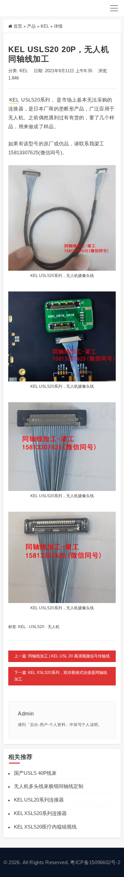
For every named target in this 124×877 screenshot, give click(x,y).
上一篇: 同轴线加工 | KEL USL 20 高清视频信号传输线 (62, 656)
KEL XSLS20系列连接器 (40, 813)
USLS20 (36, 626)
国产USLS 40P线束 (35, 773)
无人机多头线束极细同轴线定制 (48, 786)
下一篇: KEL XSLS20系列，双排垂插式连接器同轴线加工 (60, 675)
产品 (31, 26)
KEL (45, 26)
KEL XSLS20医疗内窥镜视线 (45, 827)
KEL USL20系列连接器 (39, 799)
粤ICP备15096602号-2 (95, 862)
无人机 (54, 626)
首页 (18, 26)
